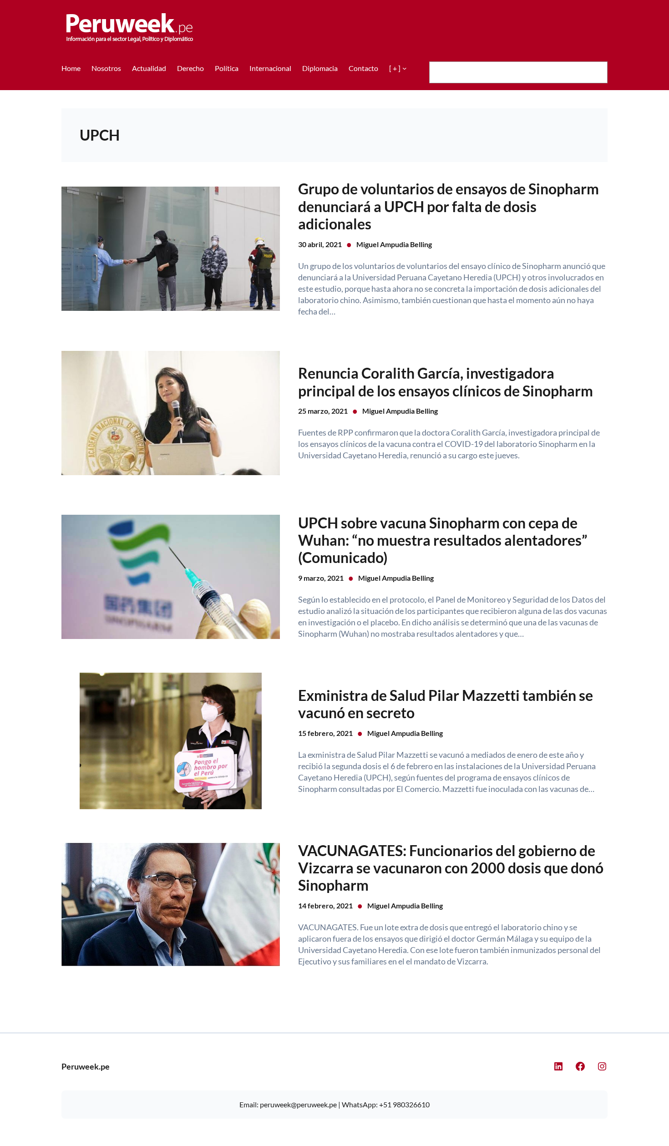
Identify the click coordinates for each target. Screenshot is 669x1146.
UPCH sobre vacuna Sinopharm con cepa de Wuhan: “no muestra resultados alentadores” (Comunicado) (443, 540)
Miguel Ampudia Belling (394, 244)
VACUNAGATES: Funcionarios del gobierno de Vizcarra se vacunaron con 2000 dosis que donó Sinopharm (450, 868)
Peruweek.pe (85, 1066)
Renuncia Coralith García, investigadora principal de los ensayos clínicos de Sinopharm (445, 382)
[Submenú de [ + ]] (404, 68)
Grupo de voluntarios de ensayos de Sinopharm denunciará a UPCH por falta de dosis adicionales (448, 206)
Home (71, 68)
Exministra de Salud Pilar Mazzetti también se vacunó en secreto (445, 704)
